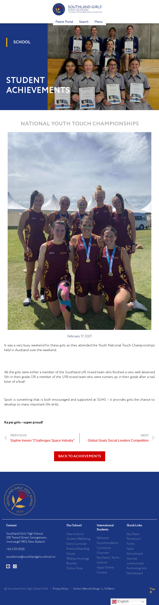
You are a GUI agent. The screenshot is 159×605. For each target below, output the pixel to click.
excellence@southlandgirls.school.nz (30, 557)
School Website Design (86, 589)
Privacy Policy (60, 589)
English (123, 601)
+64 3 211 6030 (15, 549)
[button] (79, 456)
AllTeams (109, 589)
